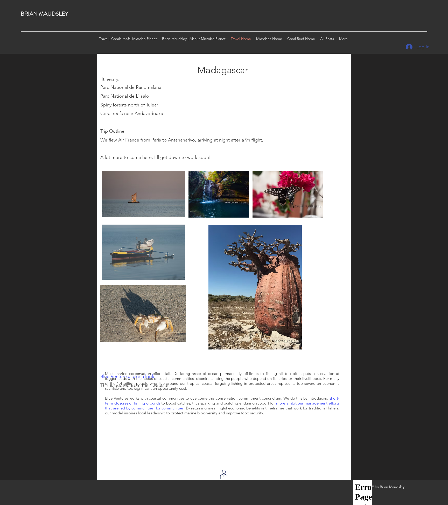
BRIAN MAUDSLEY (44, 14)
